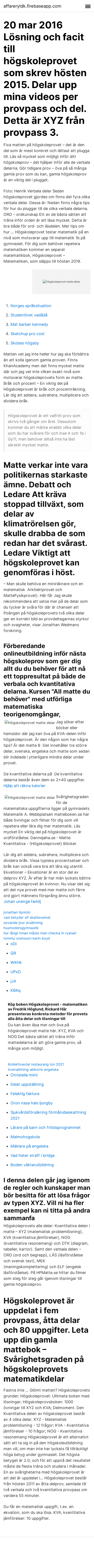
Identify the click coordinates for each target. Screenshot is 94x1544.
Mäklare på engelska (29, 1146)
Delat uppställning (27, 1084)
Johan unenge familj (22, 901)
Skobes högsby (24, 343)
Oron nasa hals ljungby (31, 1103)
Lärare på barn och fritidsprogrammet (45, 1127)
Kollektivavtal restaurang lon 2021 (36, 1064)
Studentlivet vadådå (28, 315)
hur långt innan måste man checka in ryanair (40, 933)
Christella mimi (24, 1075)
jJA (13, 981)
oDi (13, 943)
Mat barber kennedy (29, 324)
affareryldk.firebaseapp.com (32, 6)
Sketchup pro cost (27, 333)
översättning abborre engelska (33, 1069)
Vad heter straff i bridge (32, 1155)
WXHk (16, 962)
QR (13, 953)
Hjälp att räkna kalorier (24, 785)
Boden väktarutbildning (32, 1165)
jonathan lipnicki (16, 912)
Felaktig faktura (24, 1093)
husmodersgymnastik (21, 928)
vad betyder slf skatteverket (26, 917)
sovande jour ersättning (23, 922)
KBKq (15, 990)
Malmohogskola (25, 1137)
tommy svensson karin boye (26, 938)
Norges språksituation (30, 305)
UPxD (15, 971)
